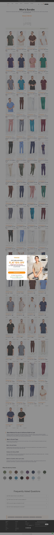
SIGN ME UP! (17, 272)
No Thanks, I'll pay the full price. (16, 275)
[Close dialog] (46, 256)
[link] (16, 257)
